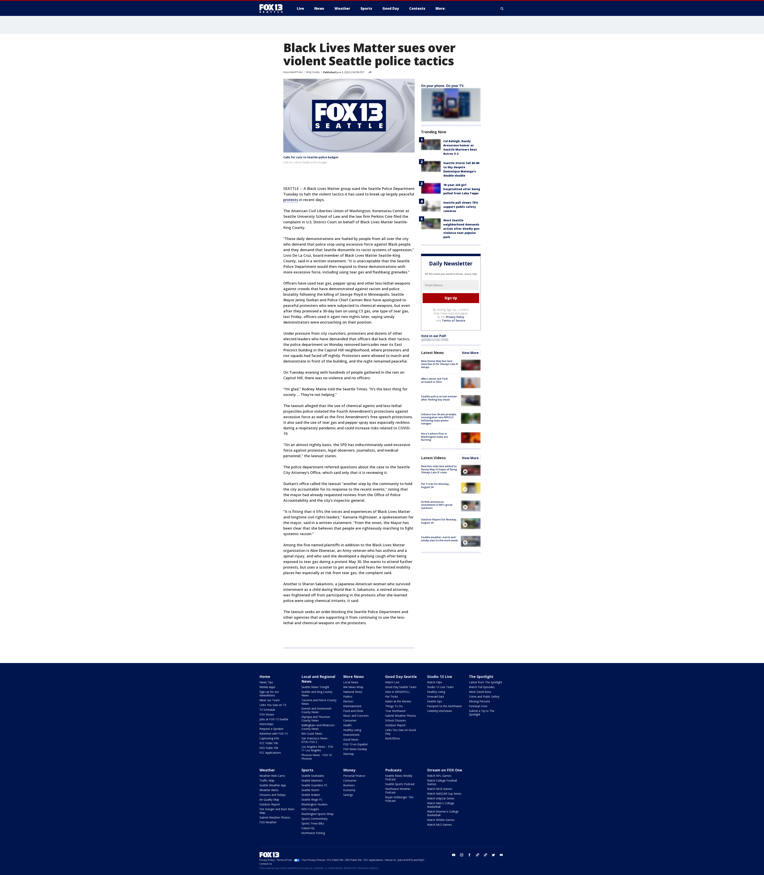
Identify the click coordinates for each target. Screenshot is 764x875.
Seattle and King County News (316, 693)
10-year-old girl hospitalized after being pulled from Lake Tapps (461, 189)
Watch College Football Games (442, 782)
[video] (471, 470)
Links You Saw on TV (272, 705)
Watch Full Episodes (482, 687)
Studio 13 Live (439, 676)
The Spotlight (481, 676)
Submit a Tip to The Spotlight (481, 712)
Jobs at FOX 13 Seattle (273, 719)
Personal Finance (354, 776)
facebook (469, 855)
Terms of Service (453, 320)
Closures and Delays (272, 795)
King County (313, 72)
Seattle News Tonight (315, 687)
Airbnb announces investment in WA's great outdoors (436, 505)
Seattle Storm (310, 790)
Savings (348, 795)
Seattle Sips (434, 701)
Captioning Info (269, 738)
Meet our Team (269, 700)
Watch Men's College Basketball (440, 805)
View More (470, 353)
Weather (267, 770)
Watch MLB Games (439, 789)
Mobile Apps (267, 687)
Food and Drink (353, 711)
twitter (493, 855)
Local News (350, 682)
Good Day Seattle (401, 676)
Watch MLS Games (439, 824)
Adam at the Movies (398, 701)
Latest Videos (433, 457)
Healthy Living (352, 730)
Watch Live (392, 682)
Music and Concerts (356, 716)
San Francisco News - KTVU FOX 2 (315, 740)
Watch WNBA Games (441, 820)
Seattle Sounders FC (314, 785)
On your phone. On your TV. (442, 86)
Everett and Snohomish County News (316, 710)
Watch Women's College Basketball (443, 813)
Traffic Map (266, 780)
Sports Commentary (314, 819)
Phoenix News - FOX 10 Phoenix (316, 756)
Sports (307, 770)
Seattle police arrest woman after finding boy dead (439, 398)
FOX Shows (266, 714)
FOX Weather (268, 822)
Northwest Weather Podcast (398, 790)
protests (290, 199)
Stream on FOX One (444, 770)
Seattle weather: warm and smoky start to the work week (439, 538)
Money (349, 770)
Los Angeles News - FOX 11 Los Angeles (317, 748)
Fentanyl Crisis (478, 706)
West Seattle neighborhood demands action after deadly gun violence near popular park (461, 228)
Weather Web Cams (272, 776)
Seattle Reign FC (312, 799)
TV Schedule (267, 710)
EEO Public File (268, 748)
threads (485, 855)
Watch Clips (434, 682)
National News (352, 692)
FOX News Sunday (355, 749)
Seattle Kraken (310, 795)
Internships (266, 724)
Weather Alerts (269, 790)
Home (264, 676)
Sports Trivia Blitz (312, 823)
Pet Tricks (391, 696)
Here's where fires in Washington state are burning (434, 436)
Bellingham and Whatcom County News (318, 727)
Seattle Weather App (272, 785)
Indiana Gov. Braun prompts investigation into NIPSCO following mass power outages (438, 418)
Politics (347, 696)
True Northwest (395, 711)
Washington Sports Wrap (317, 814)
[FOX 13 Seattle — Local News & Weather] (272, 8)
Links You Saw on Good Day (400, 731)
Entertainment (352, 706)
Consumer (350, 720)
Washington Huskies (314, 804)
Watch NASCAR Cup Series (444, 793)
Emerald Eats (435, 696)
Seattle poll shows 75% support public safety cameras (460, 207)
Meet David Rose (480, 692)
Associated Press (293, 72)
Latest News (432, 352)
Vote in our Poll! (433, 336)
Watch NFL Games (439, 776)
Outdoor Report (395, 725)
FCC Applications (270, 752)
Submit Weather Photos (400, 716)
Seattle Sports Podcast (400, 784)
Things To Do (394, 706)
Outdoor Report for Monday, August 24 (439, 521)
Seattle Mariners (312, 780)
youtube (453, 855)
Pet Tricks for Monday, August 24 (435, 485)
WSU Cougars (310, 809)
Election (348, 701)
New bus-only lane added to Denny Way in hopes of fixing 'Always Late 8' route (439, 469)
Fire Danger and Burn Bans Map (276, 811)
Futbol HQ (308, 828)
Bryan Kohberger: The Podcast (399, 799)
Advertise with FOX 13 (273, 733)
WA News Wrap (353, 687)
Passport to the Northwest (444, 706)
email (501, 855)
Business (349, 785)
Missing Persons (479, 701)
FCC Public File (268, 743)
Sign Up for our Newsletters (269, 693)
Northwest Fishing (313, 833)
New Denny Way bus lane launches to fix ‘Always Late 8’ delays (439, 364)
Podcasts (393, 770)
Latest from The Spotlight (485, 682)
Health (347, 725)
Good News (351, 739)
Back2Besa (392, 738)
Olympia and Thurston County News (315, 718)
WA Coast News (311, 733)
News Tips (266, 682)
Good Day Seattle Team (400, 687)
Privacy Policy (455, 317)
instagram (461, 855)
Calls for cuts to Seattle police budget (310, 157)
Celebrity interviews (439, 711)
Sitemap (348, 754)
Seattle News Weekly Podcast (398, 777)
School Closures (395, 720)
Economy (349, 790)
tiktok (477, 855)
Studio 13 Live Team (440, 687)
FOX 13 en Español (355, 744)
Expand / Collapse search (502, 9)
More (440, 8)
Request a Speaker (271, 729)
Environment (351, 735)
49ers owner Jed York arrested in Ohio (434, 380)
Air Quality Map (269, 799)
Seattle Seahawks (312, 776)
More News (353, 676)
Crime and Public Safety (484, 696)
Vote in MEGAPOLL (397, 692)
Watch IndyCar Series (440, 798)
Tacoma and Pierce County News (318, 702)
